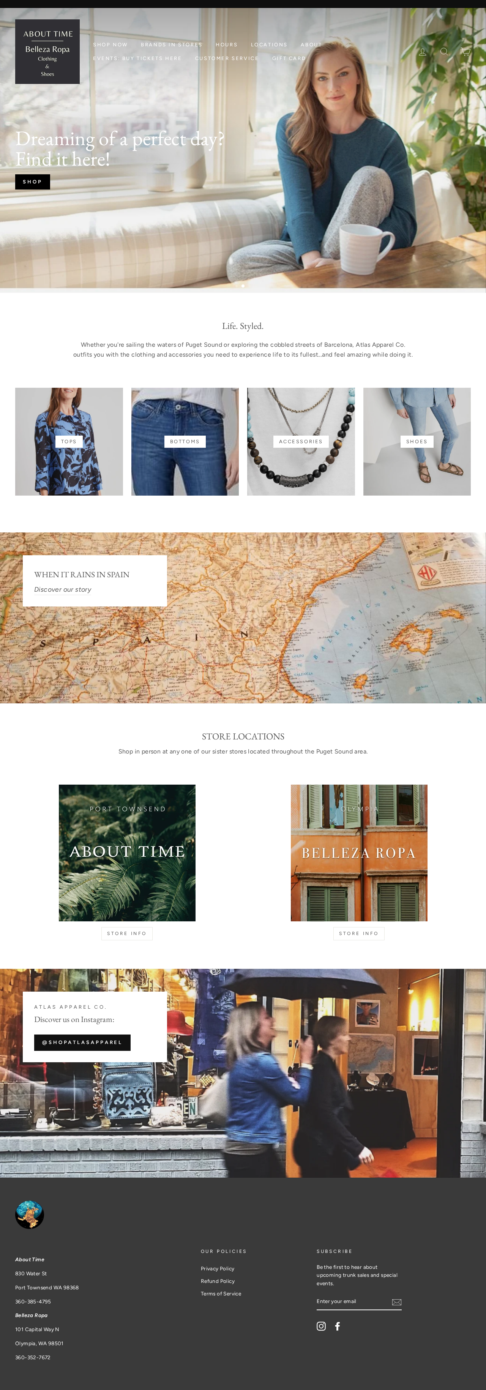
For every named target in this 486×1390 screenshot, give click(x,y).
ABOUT (311, 44)
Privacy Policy (218, 1268)
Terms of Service (221, 1293)
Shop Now (110, 44)
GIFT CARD (289, 58)
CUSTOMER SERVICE (227, 58)
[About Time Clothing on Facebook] (337, 1326)
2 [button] (243, 286)
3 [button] (250, 287)
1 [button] (237, 287)
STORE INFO (127, 933)
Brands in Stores (172, 44)
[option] (243, 150)
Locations (269, 44)
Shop (33, 182)
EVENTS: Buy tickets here (137, 58)
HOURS (227, 44)
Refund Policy (218, 1281)
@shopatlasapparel (82, 1042)
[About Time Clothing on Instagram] (321, 1326)
